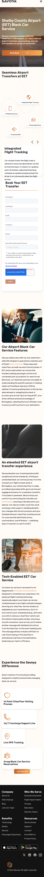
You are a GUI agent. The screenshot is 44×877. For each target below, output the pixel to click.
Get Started (22, 771)
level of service (16, 364)
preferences (7, 502)
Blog (4, 804)
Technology (7, 822)
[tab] (28, 97)
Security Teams (31, 812)
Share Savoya (7, 800)
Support (28, 826)
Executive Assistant (32, 796)
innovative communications (25, 591)
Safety (5, 826)
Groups (27, 804)
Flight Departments (32, 800)
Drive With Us (30, 834)
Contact (28, 830)
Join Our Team (8, 808)
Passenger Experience (11, 834)
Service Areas (30, 822)
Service (5, 830)
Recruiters (28, 808)
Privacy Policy (30, 838)
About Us (6, 796)
